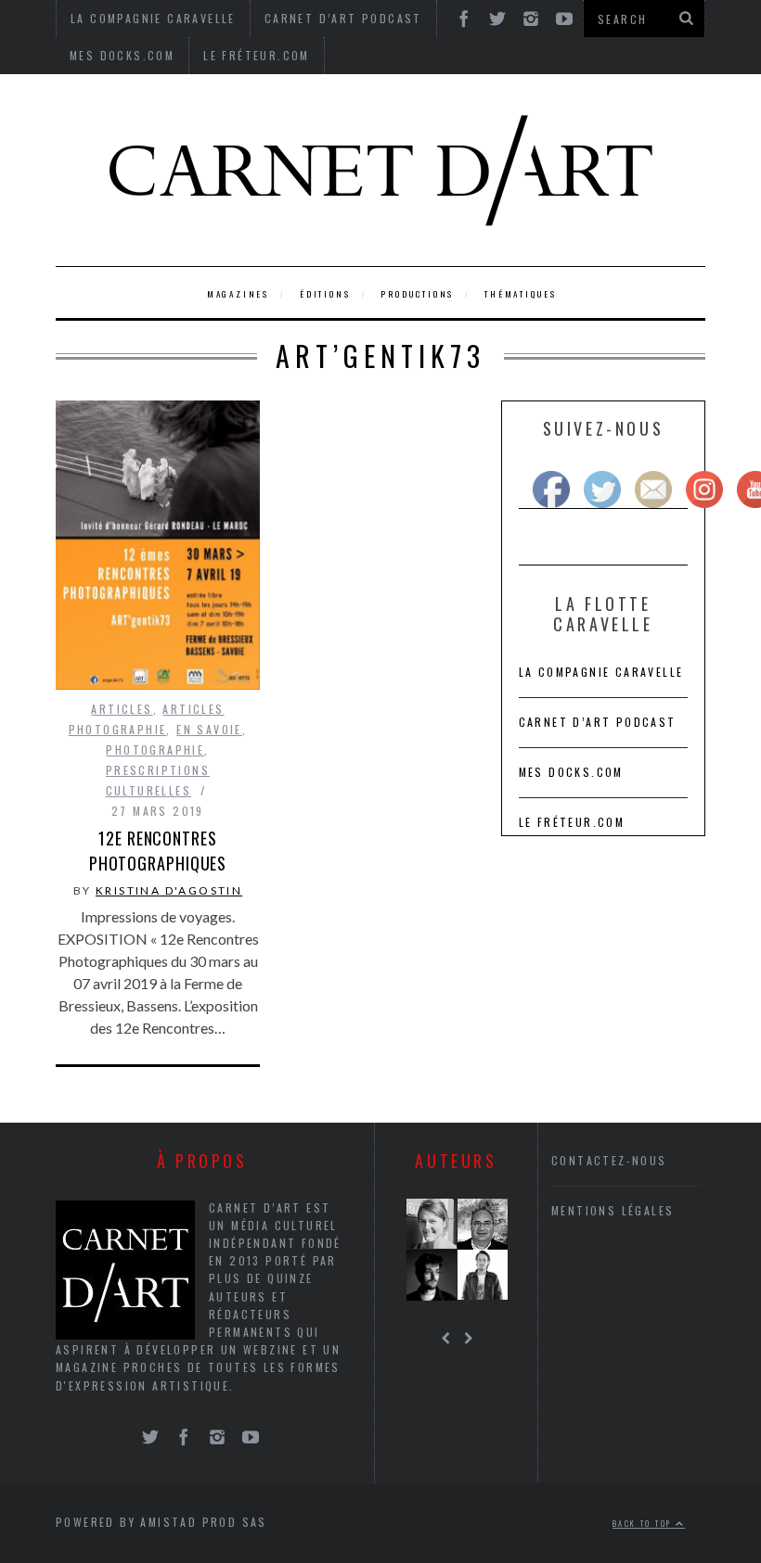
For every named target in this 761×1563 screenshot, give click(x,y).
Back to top (644, 1523)
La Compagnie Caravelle (601, 672)
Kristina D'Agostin (169, 890)
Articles (121, 709)
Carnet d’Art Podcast (598, 722)
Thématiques (520, 293)
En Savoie (209, 729)
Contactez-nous (609, 1160)
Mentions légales (612, 1210)
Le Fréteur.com (256, 55)
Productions (417, 293)
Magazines (238, 293)
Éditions (325, 293)
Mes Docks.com (122, 55)
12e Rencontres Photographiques (158, 850)
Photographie (155, 749)
